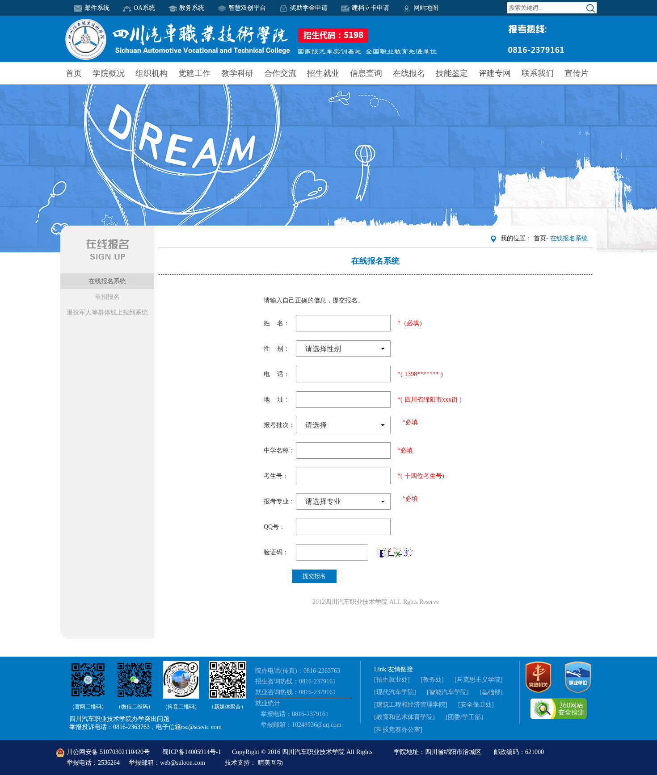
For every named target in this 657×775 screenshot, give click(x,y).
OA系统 (144, 7)
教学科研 (237, 73)
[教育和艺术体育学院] (404, 717)
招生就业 (323, 73)
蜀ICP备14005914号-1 (192, 752)
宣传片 (576, 73)
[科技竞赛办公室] (398, 729)
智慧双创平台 (247, 7)
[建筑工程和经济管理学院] (410, 704)
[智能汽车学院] (448, 692)
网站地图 (425, 7)
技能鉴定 (452, 73)
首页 (74, 73)
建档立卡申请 (370, 7)
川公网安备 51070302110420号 (108, 752)
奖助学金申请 (309, 7)
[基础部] (491, 692)
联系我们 (538, 73)
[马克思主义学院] (479, 679)
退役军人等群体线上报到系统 (107, 312)
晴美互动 (270, 762)
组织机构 (151, 73)
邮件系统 (97, 7)
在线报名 (409, 73)
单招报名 (107, 296)
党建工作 (194, 73)
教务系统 (191, 7)
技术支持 (237, 762)
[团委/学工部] (464, 717)
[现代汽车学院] (395, 692)
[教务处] (432, 679)
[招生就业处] (392, 679)
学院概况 (109, 73)
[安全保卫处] (476, 704)
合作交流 (280, 73)
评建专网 (495, 73)
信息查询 (366, 73)
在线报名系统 (107, 281)
